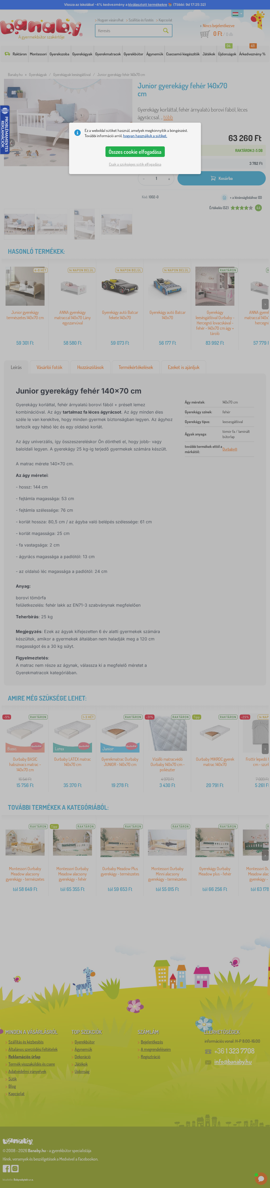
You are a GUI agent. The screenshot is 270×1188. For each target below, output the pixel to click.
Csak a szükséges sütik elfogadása (135, 164)
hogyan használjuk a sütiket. (145, 135)
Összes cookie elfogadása (135, 151)
